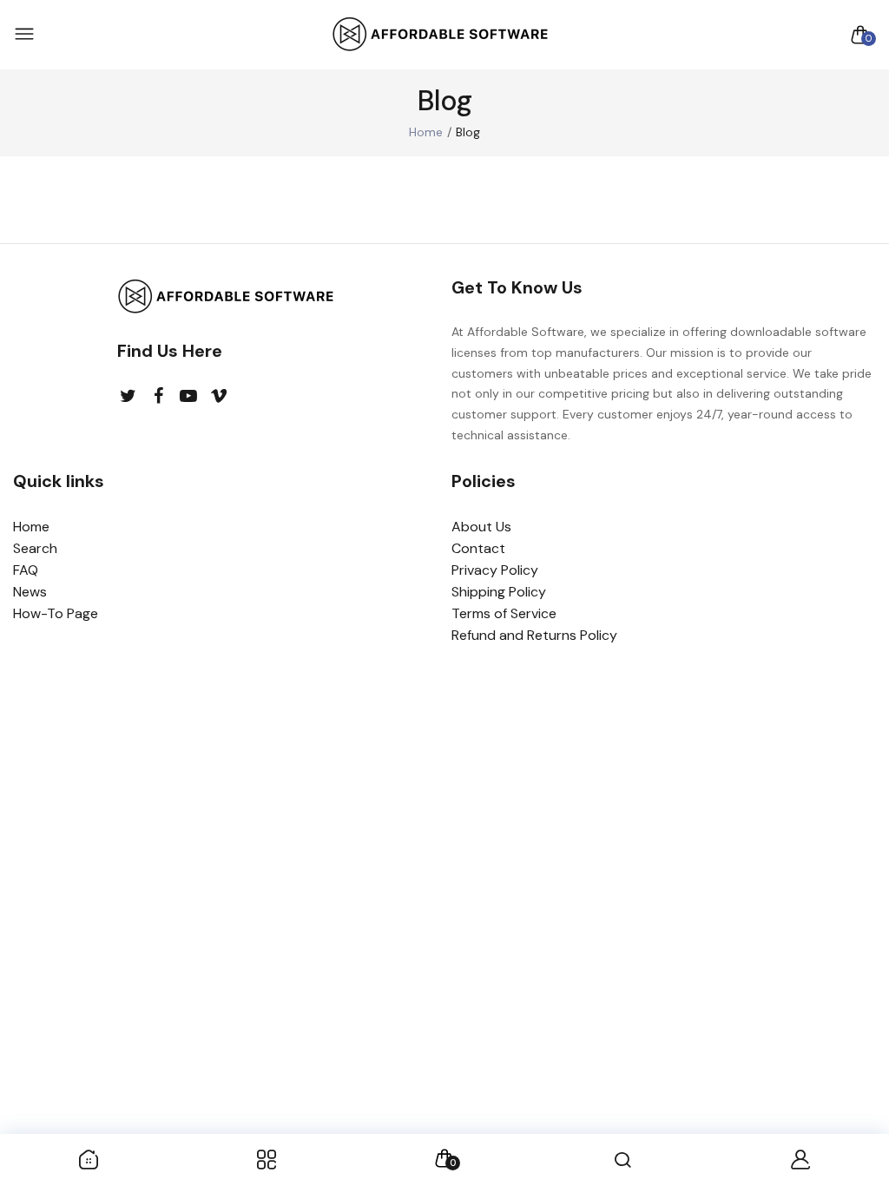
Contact (478, 548)
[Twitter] (128, 396)
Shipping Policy (498, 592)
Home (426, 132)
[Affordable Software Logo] (440, 35)
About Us (481, 526)
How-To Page (55, 613)
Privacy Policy (494, 570)
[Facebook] (158, 396)
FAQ (25, 570)
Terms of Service (503, 613)
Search (35, 548)
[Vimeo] (219, 396)
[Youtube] (189, 396)
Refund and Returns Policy (534, 635)
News (30, 592)
